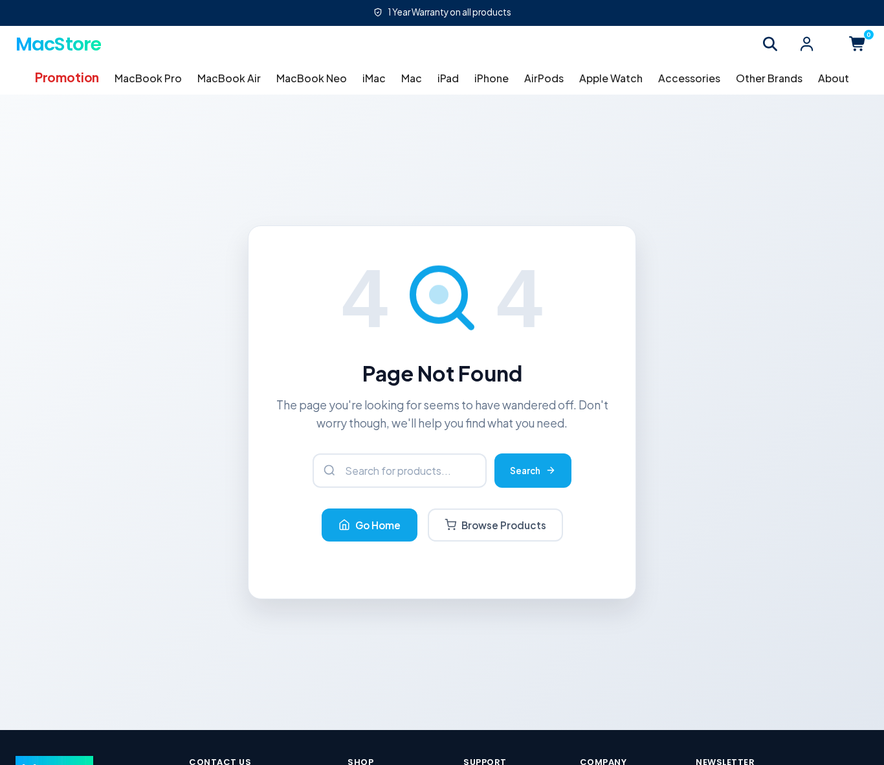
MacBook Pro (148, 78)
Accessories (689, 78)
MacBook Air (229, 78)
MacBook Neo (311, 78)
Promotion (67, 77)
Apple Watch (611, 78)
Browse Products (503, 525)
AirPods (544, 78)
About (833, 78)
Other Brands (769, 78)
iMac (374, 78)
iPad (448, 78)
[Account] (806, 44)
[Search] (770, 44)
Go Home (378, 525)
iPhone (491, 78)
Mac (411, 78)
